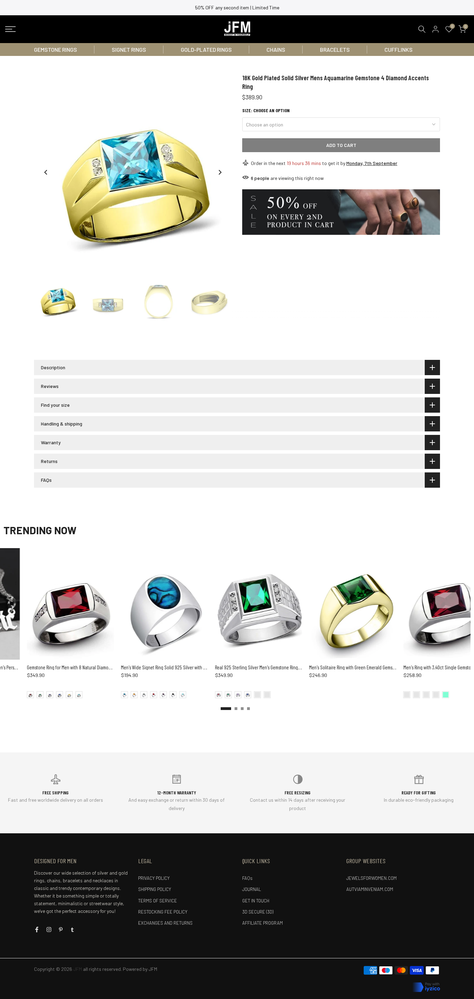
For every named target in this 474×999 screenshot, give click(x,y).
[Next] (220, 172)
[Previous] (46, 172)
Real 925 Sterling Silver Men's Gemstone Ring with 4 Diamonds (249, 667)
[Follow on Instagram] (48, 929)
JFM (153, 969)
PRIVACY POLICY (154, 878)
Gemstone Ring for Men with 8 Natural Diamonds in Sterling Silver (64, 667)
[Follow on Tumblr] (72, 929)
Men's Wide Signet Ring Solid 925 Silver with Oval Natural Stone (156, 667)
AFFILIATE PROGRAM (262, 923)
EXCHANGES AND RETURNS (165, 923)
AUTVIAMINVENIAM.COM (369, 889)
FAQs (247, 878)
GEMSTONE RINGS (55, 49)
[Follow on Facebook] (37, 929)
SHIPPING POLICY (154, 889)
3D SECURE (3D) (257, 912)
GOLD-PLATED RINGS (206, 49)
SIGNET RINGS (129, 49)
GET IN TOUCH (255, 900)
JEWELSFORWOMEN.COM (371, 878)
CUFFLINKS (398, 49)
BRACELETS (335, 49)
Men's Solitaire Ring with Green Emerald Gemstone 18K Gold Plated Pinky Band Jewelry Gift (369, 667)
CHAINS (275, 49)
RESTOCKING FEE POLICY (162, 912)
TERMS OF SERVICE (157, 900)
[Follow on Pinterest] (60, 929)
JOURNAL (251, 889)
